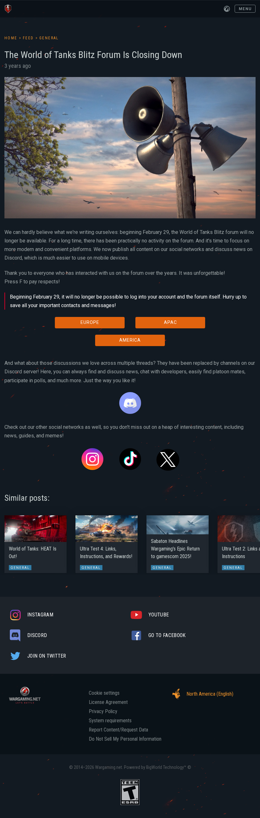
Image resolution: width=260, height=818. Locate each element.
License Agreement (108, 702)
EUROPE (90, 322)
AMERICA (130, 340)
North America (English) (209, 694)
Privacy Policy (103, 711)
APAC (170, 322)
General (49, 38)
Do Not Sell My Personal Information (125, 739)
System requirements (110, 720)
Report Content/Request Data (118, 729)
